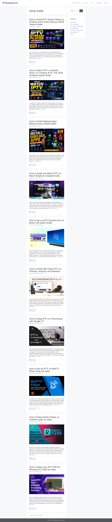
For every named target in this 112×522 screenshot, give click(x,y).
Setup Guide (85, 2)
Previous (31, 515)
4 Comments (33, 310)
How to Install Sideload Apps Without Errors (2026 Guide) (43, 122)
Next (41, 515)
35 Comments (33, 360)
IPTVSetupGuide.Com (10, 3)
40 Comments (33, 261)
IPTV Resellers (73, 28)
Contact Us (106, 2)
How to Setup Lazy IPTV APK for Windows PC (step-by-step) (44, 468)
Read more (38, 58)
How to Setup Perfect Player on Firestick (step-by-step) (44, 418)
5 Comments (33, 509)
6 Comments (33, 113)
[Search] (81, 10)
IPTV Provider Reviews (75, 26)
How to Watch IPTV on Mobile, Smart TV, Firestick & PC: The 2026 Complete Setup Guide (46, 72)
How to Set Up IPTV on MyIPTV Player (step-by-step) (44, 369)
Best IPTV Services (77, 2)
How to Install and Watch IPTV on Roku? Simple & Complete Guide (45, 174)
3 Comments (33, 409)
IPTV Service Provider (75, 30)
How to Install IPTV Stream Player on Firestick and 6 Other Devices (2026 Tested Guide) (46, 22)
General (72, 22)
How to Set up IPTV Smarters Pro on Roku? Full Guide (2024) (46, 221)
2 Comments (33, 62)
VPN (71, 34)
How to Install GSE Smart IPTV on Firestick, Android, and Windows (45, 270)
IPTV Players (99, 2)
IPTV (92, 2)
